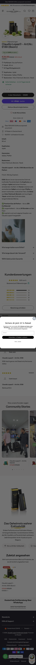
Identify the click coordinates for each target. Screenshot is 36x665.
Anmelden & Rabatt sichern (18, 337)
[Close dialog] (34, 318)
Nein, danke (18, 341)
